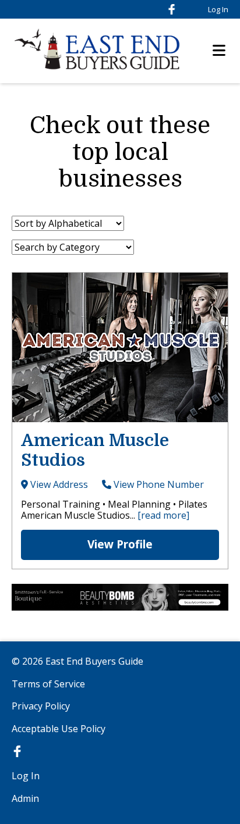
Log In (218, 9)
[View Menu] (219, 51)
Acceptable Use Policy (58, 728)
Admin (25, 798)
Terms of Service (48, 683)
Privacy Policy (41, 706)
